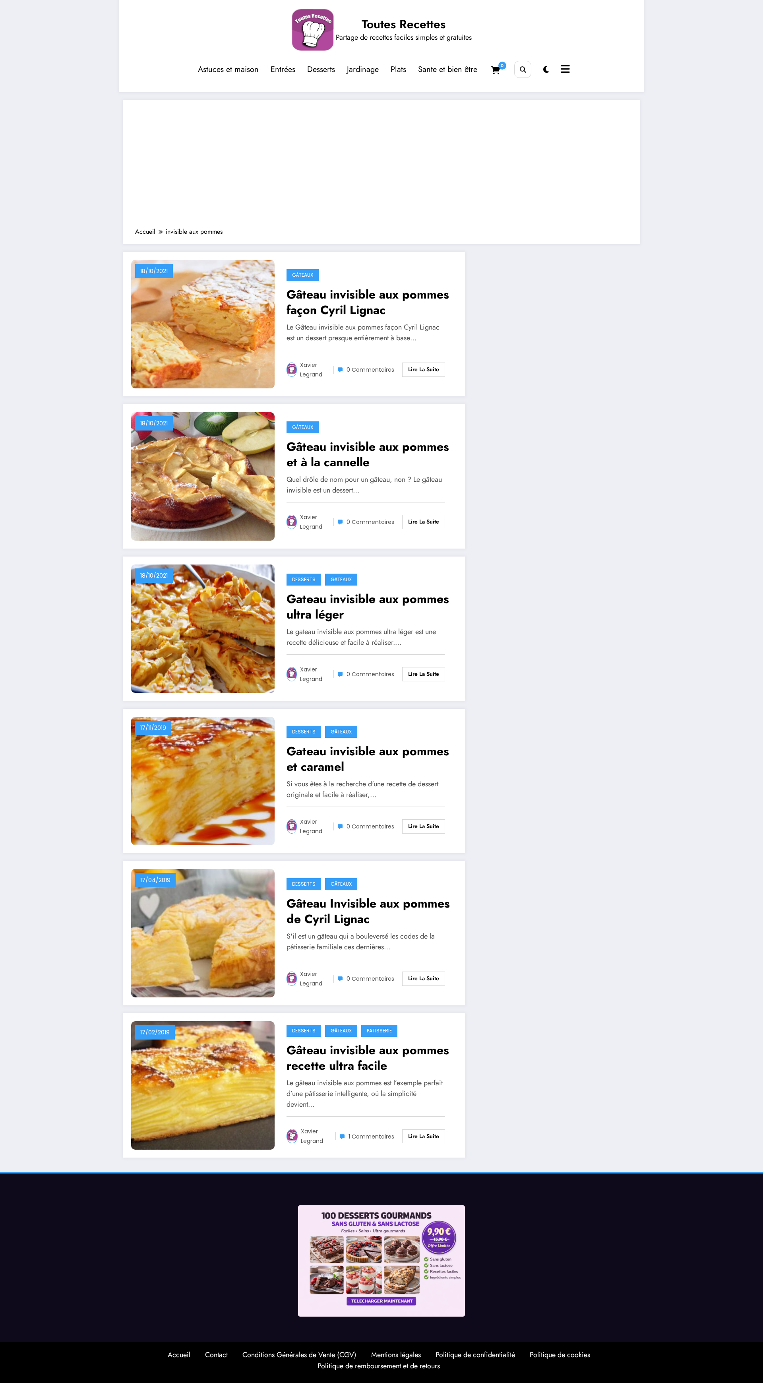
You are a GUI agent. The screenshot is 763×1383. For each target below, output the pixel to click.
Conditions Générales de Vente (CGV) (299, 1355)
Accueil (179, 1355)
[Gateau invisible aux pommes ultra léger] (203, 627)
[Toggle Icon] (564, 70)
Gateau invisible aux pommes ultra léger (368, 606)
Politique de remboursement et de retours (379, 1366)
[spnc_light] (546, 70)
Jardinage (363, 69)
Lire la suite (423, 369)
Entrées (283, 69)
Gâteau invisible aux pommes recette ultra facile (368, 1057)
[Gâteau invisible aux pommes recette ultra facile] (203, 1084)
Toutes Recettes (403, 24)
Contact (216, 1355)
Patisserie (379, 1030)
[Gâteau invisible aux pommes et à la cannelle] (203, 475)
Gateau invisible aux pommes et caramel (368, 758)
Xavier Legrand (311, 369)
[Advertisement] (381, 167)
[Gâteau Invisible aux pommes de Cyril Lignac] (203, 932)
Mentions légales (396, 1355)
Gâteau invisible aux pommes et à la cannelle (368, 454)
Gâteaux (302, 275)
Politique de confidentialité (475, 1355)
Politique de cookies (560, 1355)
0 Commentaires (370, 370)
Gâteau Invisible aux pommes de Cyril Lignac (368, 911)
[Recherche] (522, 69)
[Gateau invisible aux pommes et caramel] (203, 780)
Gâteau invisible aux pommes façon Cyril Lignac (368, 302)
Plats (398, 69)
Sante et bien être (447, 69)
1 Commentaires (371, 1137)
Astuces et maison (228, 69)
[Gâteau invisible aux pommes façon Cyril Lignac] (203, 323)
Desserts (321, 69)
